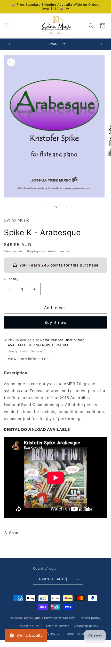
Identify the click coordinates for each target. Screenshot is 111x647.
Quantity (11, 279)
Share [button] (14, 532)
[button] (6, 26)
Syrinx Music (33, 618)
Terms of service (56, 626)
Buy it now (55, 322)
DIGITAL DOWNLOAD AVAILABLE (37, 429)
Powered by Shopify (59, 618)
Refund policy (90, 618)
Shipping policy (86, 626)
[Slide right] (67, 207)
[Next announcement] (101, 44)
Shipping (32, 251)
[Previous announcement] (9, 44)
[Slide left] (44, 207)
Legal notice (76, 633)
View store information (28, 358)
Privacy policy (28, 626)
